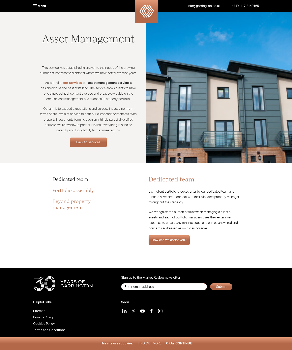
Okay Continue (179, 343)
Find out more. (150, 343)
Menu (41, 6)
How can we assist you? (169, 240)
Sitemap (39, 311)
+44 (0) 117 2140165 (244, 6)
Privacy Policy (43, 317)
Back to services (88, 142)
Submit (221, 286)
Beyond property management (71, 204)
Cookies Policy (44, 323)
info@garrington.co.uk (204, 6)
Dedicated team (70, 179)
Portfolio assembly (73, 190)
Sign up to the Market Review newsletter (150, 277)
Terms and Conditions (49, 330)
